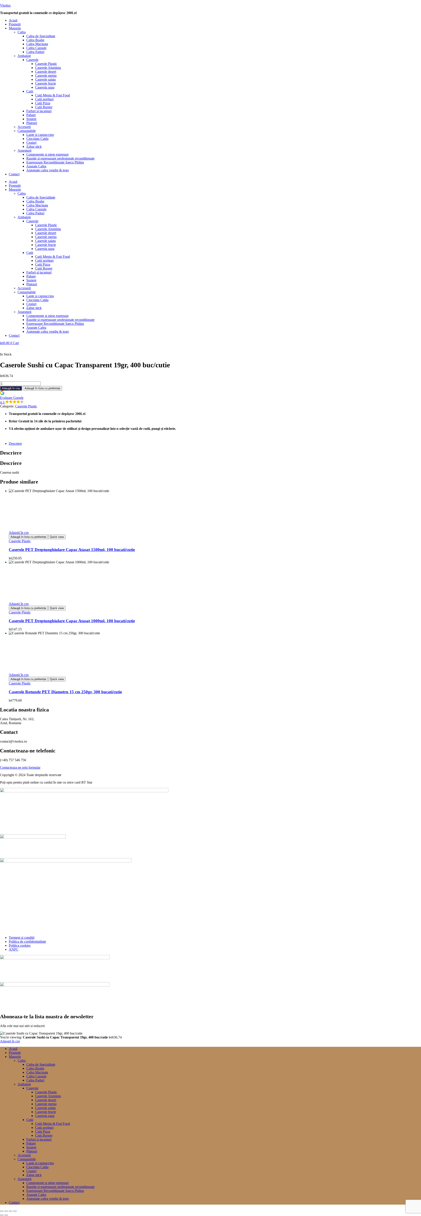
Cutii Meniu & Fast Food (52, 95)
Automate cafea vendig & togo (47, 170)
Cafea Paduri (35, 52)
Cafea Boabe (35, 40)
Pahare (31, 115)
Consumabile (27, 131)
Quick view (57, 537)
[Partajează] (10, 1211)
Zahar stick (34, 146)
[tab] (215, 444)
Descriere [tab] (11, 453)
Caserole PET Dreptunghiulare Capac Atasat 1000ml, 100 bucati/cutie (72, 621)
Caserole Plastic (46, 64)
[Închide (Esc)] (15, 1211)
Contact (14, 174)
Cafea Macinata (37, 44)
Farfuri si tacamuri (39, 111)
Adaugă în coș (11, 388)
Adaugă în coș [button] (19, 532)
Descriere (15, 443)
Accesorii (24, 127)
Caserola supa (44, 87)
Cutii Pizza (42, 103)
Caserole (32, 60)
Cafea (22, 32)
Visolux (5, 5)
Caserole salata (45, 79)
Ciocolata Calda (37, 138)
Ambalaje (24, 56)
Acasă (13, 20)
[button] (215, 28)
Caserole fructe (45, 83)
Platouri (31, 123)
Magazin (15, 28)
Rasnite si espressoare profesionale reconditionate (60, 158)
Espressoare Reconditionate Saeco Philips (55, 162)
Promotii (15, 24)
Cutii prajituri (44, 99)
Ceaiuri (31, 142)
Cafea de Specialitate (40, 36)
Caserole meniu (46, 75)
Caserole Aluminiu (48, 67)
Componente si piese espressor (47, 154)
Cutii (29, 91)
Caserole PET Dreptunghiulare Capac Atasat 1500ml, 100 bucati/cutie (72, 549)
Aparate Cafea (36, 166)
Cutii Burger (43, 107)
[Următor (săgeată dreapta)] (6, 1215)
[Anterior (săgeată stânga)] (2, 1215)
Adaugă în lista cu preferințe (42, 388)
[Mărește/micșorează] (2, 1211)
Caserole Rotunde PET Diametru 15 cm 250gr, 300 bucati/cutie (65, 692)
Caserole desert (45, 71)
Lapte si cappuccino (40, 135)
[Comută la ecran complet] (6, 1211)
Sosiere (31, 119)
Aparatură (24, 150)
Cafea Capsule (36, 48)
